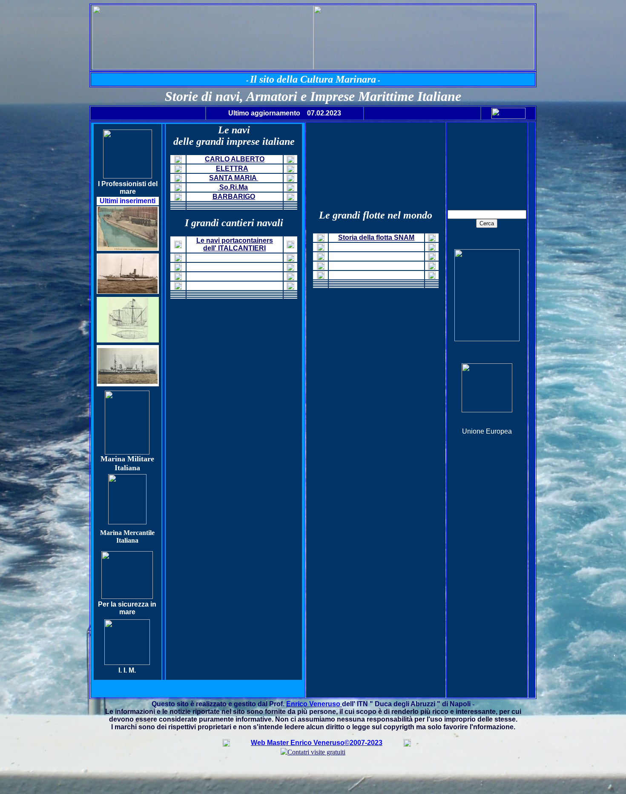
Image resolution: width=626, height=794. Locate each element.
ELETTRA (232, 168)
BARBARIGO (233, 196)
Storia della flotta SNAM (376, 237)
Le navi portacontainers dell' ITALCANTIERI (234, 244)
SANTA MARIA (233, 177)
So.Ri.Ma (233, 187)
